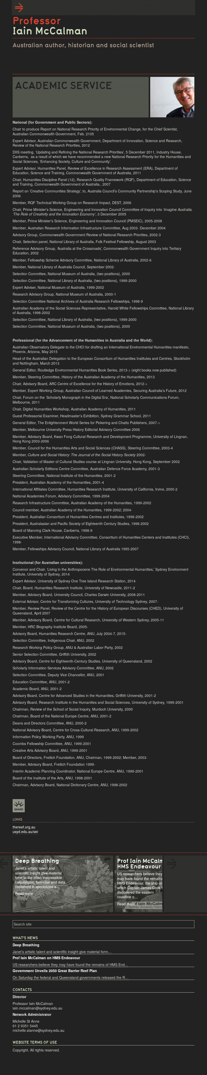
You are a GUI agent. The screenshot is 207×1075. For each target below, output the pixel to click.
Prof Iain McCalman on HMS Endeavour (46, 957)
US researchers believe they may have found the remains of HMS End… (70, 964)
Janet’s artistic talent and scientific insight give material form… (62, 951)
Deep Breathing (26, 944)
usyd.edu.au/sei (25, 831)
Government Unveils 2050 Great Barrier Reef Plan (55, 970)
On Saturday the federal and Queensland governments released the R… (70, 977)
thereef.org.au (24, 826)
